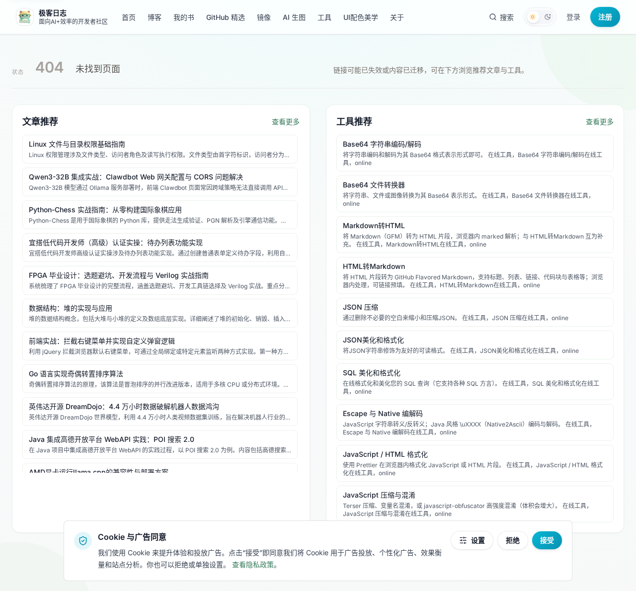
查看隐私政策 (253, 564)
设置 (478, 540)
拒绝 (513, 540)
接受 (547, 540)
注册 (605, 16)
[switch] (540, 16)
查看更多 (286, 121)
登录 (573, 16)
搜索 (507, 17)
